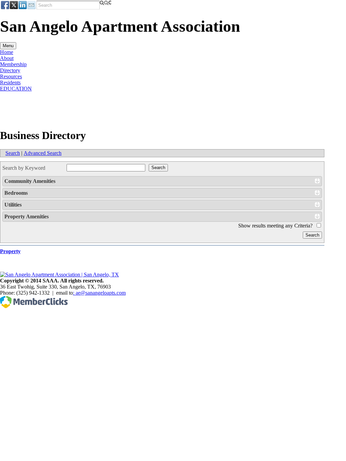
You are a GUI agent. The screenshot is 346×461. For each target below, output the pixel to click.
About (7, 58)
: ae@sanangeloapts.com (99, 293)
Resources (11, 76)
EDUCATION (16, 88)
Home (6, 52)
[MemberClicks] (34, 306)
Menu (8, 45)
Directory (10, 70)
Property (10, 251)
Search (12, 153)
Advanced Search (42, 153)
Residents (10, 82)
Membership (13, 64)
